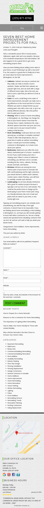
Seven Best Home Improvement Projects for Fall (20, 39)
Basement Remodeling (15, 344)
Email (5, 278)
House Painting (12, 386)
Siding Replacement (14, 408)
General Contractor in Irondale (18, 373)
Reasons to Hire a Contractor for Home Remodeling (21, 317)
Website (6, 285)
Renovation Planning (14, 403)
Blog (22, 28)
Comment (7, 248)
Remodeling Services (14, 398)
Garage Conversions (14, 371)
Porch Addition (12, 396)
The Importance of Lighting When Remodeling (19, 322)
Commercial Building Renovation (18, 354)
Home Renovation (13, 383)
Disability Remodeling (15, 359)
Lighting (10, 391)
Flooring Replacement (15, 368)
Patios (9, 393)
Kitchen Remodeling (14, 388)
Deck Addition (19, 227)
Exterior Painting (13, 361)
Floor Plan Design (13, 364)
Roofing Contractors (14, 405)
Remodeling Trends (14, 400)
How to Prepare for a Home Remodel (16, 313)
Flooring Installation (14, 366)
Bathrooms (11, 346)
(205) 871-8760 (22, 18)
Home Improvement (32, 227)
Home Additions (13, 376)
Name (6, 270)
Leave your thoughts (10, 50)
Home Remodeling (9, 229)
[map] (21, 453)
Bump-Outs (11, 349)
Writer (34, 47)
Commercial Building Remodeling (19, 351)
